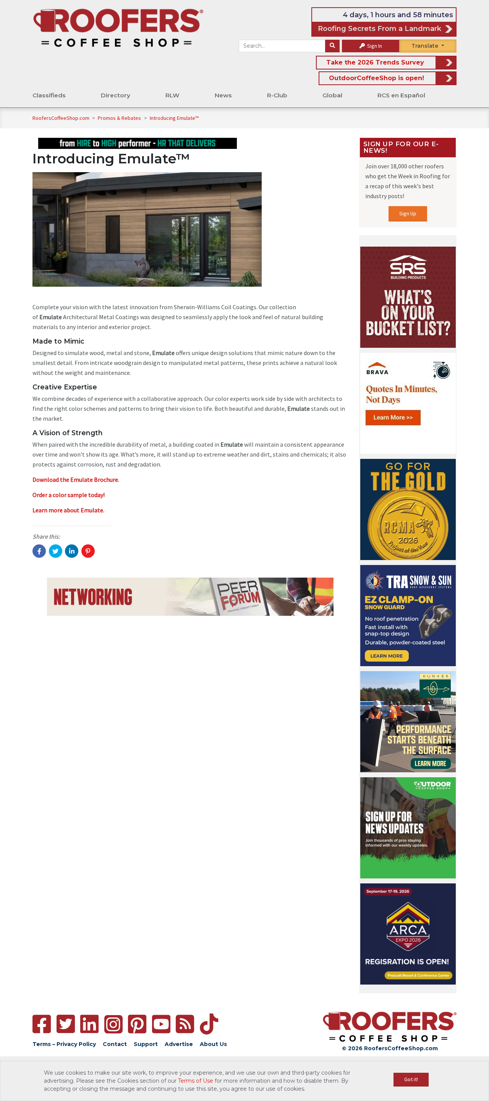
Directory (115, 95)
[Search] (332, 46)
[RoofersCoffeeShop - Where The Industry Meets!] (118, 27)
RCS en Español (401, 95)
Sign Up (407, 213)
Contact (115, 1044)
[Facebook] (41, 1024)
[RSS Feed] (185, 1024)
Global (332, 95)
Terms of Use (195, 1080)
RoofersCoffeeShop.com (60, 118)
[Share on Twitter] (55, 551)
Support (146, 1044)
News (223, 95)
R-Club (277, 95)
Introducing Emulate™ (174, 118)
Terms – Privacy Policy (64, 1044)
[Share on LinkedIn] (71, 551)
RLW (172, 95)
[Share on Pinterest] (88, 551)
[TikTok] (209, 1024)
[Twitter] (66, 1024)
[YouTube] (161, 1024)
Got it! (411, 1079)
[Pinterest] (137, 1024)
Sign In (374, 45)
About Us (213, 1044)
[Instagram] (113, 1024)
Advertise (179, 1044)
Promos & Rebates (120, 118)
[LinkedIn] (89, 1024)
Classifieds (49, 95)
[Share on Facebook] (39, 551)
